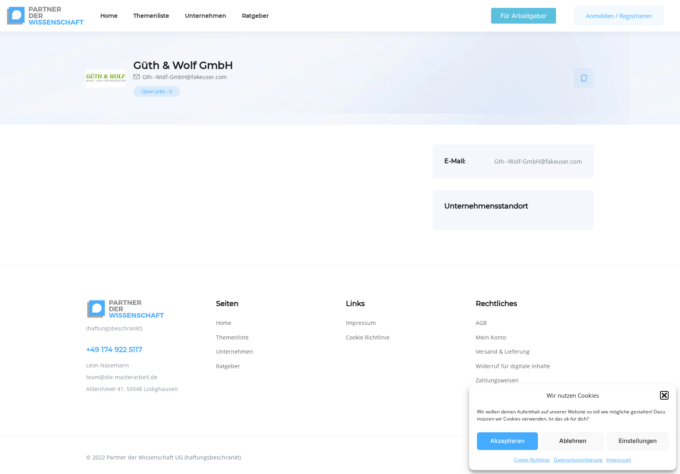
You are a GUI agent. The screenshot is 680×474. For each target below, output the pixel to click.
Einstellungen (638, 440)
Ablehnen (572, 440)
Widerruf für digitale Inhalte (513, 366)
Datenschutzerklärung (578, 459)
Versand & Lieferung (503, 351)
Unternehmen (205, 15)
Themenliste (151, 15)
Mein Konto (491, 337)
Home (109, 15)
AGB (481, 322)
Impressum (618, 459)
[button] (664, 395)
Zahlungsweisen (497, 380)
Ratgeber (255, 15)
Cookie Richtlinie (532, 459)
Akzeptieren (507, 440)
